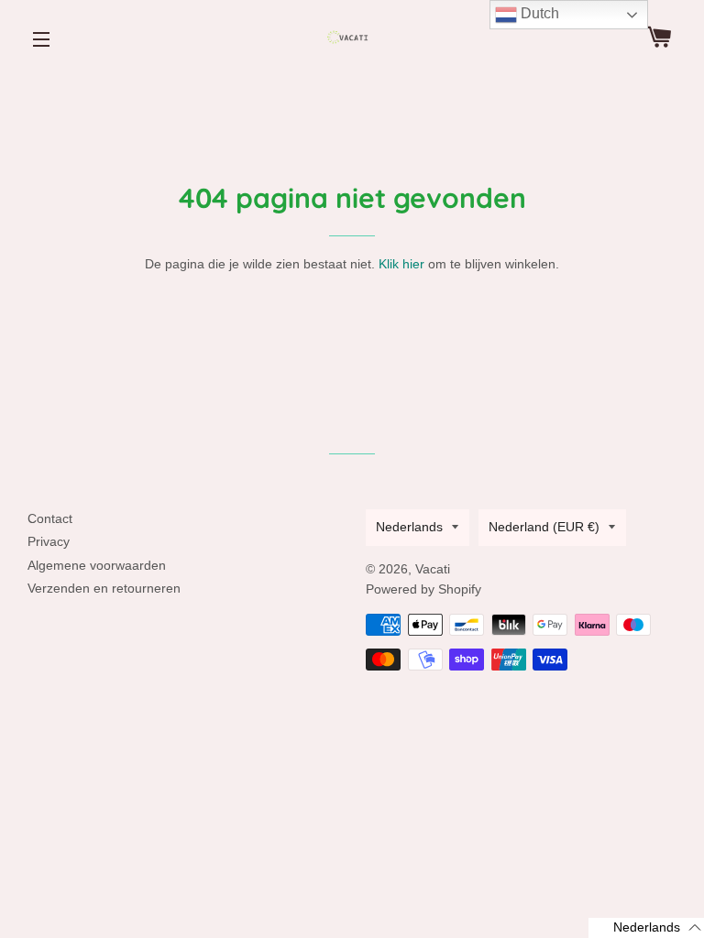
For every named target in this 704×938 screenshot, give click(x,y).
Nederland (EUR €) (544, 526)
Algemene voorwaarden (97, 565)
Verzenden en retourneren (104, 588)
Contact (50, 518)
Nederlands (409, 526)
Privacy (49, 541)
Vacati (432, 569)
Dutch (538, 13)
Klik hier (401, 263)
